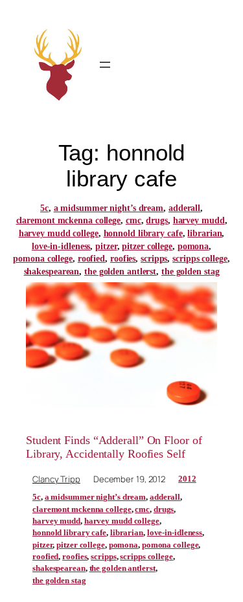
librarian (204, 233)
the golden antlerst (120, 271)
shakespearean (52, 271)
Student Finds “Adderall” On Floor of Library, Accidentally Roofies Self (114, 447)
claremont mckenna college (68, 220)
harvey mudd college (58, 233)
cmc (133, 220)
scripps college (199, 258)
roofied (91, 258)
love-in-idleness (61, 246)
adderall (184, 208)
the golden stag (190, 271)
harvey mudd (199, 220)
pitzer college (147, 246)
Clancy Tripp (56, 479)
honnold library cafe (143, 233)
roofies (122, 258)
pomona (193, 246)
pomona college (43, 258)
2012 (187, 479)
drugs (157, 220)
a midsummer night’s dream (109, 208)
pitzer (106, 246)
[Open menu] (105, 64)
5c (44, 208)
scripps (154, 258)
